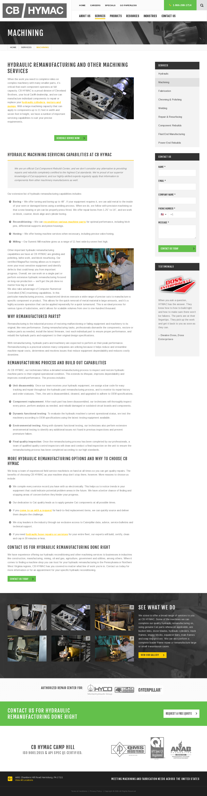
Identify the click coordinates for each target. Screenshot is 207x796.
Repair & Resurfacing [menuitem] (170, 117)
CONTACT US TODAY (169, 248)
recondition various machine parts (64, 222)
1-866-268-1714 (182, 5)
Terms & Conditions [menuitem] (79, 791)
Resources (132, 16)
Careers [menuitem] (95, 5)
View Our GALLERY (150, 654)
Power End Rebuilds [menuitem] (169, 142)
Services (100, 16)
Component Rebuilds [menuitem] (170, 125)
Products (116, 16)
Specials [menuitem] (110, 5)
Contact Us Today (19, 578)
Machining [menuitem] (163, 82)
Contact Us (169, 16)
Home (13, 47)
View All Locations (24, 780)
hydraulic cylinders (33, 102)
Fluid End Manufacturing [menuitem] (171, 134)
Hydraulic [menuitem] (163, 73)
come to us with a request (36, 510)
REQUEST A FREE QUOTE (179, 713)
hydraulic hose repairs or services (47, 534)
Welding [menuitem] (162, 108)
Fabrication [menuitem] (164, 91)
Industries (150, 16)
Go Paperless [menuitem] (128, 5)
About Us (84, 16)
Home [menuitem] (82, 5)
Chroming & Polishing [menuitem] (170, 99)
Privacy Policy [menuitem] (96, 791)
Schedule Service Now (68, 138)
